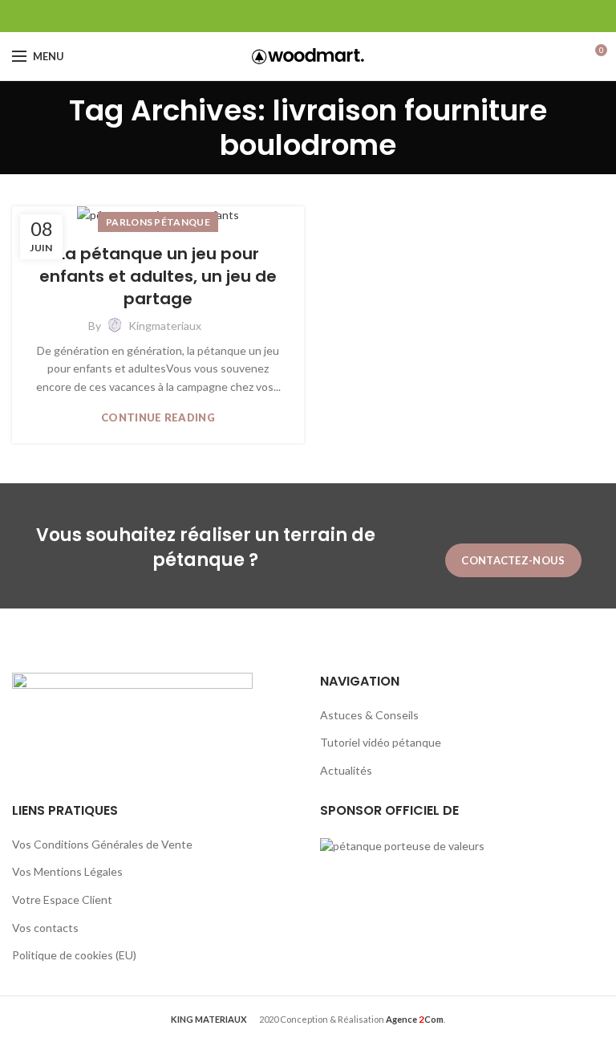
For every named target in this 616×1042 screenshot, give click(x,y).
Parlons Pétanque (158, 222)
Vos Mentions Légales (67, 871)
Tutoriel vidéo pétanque (380, 742)
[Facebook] (308, 16)
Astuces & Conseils (369, 715)
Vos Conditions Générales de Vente (102, 844)
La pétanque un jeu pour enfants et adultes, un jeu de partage (158, 276)
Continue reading (158, 418)
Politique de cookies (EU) (74, 955)
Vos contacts (45, 927)
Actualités (346, 770)
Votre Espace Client (62, 899)
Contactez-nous (513, 560)
